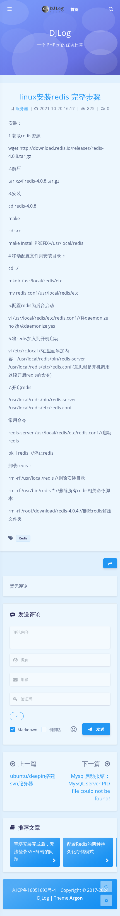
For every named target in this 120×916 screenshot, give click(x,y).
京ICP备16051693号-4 (34, 890)
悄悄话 (55, 729)
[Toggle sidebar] (9, 9)
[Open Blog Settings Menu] (106, 900)
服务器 (22, 108)
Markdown (27, 729)
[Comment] (106, 886)
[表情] (74, 729)
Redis (23, 538)
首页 (74, 9)
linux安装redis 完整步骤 (60, 97)
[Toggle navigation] (110, 9)
